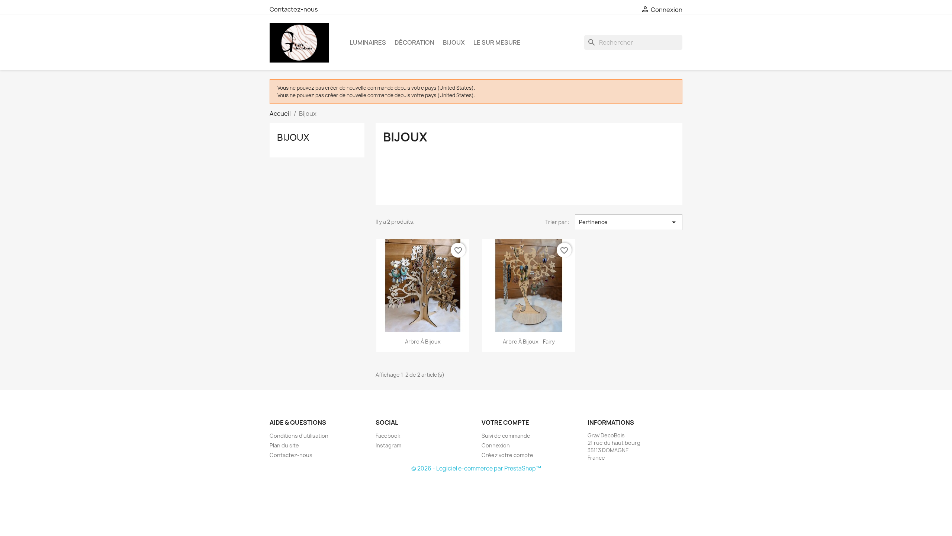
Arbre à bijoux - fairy (529, 341)
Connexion (496, 445)
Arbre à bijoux (423, 341)
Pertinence (628, 222)
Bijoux (454, 42)
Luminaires (368, 42)
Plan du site (284, 445)
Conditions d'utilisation (299, 435)
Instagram (388, 445)
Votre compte (505, 422)
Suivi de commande (506, 435)
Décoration (414, 42)
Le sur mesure (497, 42)
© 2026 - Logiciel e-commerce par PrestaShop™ (476, 468)
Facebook (388, 435)
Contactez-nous (294, 9)
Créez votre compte (507, 455)
